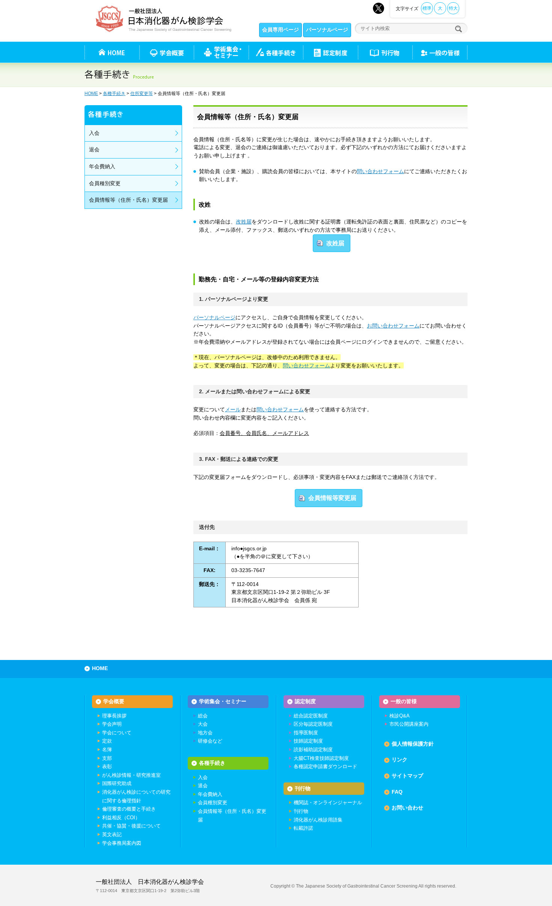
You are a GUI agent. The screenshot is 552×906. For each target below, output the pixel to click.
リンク (399, 760)
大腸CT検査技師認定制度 (321, 758)
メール (233, 409)
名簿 (107, 749)
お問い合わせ (407, 808)
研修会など (210, 741)
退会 (94, 149)
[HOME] (111, 52)
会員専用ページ (280, 30)
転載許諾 (303, 828)
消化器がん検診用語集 (318, 820)
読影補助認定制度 (313, 749)
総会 (203, 716)
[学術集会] (221, 52)
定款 (107, 741)
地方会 (205, 732)
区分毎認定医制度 (313, 724)
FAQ (397, 792)
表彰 (107, 766)
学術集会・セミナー (222, 701)
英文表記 (112, 834)
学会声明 (112, 724)
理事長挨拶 (114, 716)
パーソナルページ (327, 30)
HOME (91, 93)
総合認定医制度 (311, 716)
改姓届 (244, 222)
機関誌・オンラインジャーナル (328, 802)
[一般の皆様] (440, 52)
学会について (116, 732)
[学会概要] (166, 52)
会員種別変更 (105, 183)
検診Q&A (399, 716)
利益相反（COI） (121, 817)
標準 (426, 8)
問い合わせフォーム (380, 171)
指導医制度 (306, 732)
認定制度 (330, 52)
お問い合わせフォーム (393, 326)
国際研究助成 (116, 783)
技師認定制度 (308, 741)
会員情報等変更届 (332, 498)
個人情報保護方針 (413, 744)
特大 (453, 8)
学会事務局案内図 (121, 843)
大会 (203, 724)
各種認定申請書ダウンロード (325, 766)
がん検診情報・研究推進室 (131, 775)
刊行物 (385, 52)
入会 (94, 133)
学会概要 (113, 701)
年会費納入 (102, 166)
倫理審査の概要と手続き (129, 809)
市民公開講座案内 (408, 724)
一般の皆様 (404, 701)
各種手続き (276, 52)
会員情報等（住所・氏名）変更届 (128, 200)
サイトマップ (407, 776)
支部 (107, 758)
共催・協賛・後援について (131, 826)
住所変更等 (141, 93)
